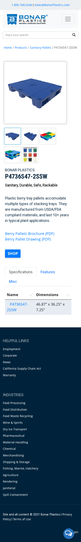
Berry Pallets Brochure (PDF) (29, 233)
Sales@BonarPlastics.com (52, 5)
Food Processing (14, 403)
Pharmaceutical (14, 436)
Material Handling (15, 442)
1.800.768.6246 (21, 5)
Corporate (10, 355)
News (7, 362)
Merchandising (13, 455)
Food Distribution (15, 409)
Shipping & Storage (16, 462)
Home (8, 48)
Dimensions (47, 294)
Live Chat (68, 533)
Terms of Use (22, 519)
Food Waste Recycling (18, 416)
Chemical (9, 449)
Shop (13, 253)
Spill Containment (15, 495)
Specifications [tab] (21, 272)
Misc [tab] (13, 281)
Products (21, 48)
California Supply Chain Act (22, 368)
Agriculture (10, 475)
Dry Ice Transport (15, 429)
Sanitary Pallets (40, 48)
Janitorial (9, 488)
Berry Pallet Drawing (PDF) (28, 239)
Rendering (10, 481)
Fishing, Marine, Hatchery (20, 468)
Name (12, 294)
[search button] (74, 35)
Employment (11, 349)
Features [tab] (47, 272)
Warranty (9, 375)
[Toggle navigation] (68, 19)
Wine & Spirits (13, 423)
